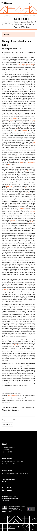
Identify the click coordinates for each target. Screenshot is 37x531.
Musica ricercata (30, 64)
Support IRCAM (6, 488)
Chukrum (6, 289)
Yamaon (15, 118)
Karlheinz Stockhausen (12, 395)
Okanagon (18, 122)
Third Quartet (13, 291)
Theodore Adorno (19, 345)
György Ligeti (21, 64)
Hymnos (22, 162)
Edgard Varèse (22, 208)
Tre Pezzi (32, 222)
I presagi (15, 130)
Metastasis (13, 193)
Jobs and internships (8, 479)
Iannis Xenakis (26, 193)
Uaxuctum (32, 120)
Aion (34, 142)
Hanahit (29, 171)
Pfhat (9, 164)
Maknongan (12, 220)
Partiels (26, 188)
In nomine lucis (10, 156)
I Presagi (10, 120)
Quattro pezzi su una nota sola (27, 56)
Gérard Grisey (9, 186)
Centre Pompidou (7, 490)
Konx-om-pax (31, 162)
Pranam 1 (18, 156)
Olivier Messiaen (19, 205)
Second (6, 291)
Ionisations (32, 211)
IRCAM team (6, 482)
